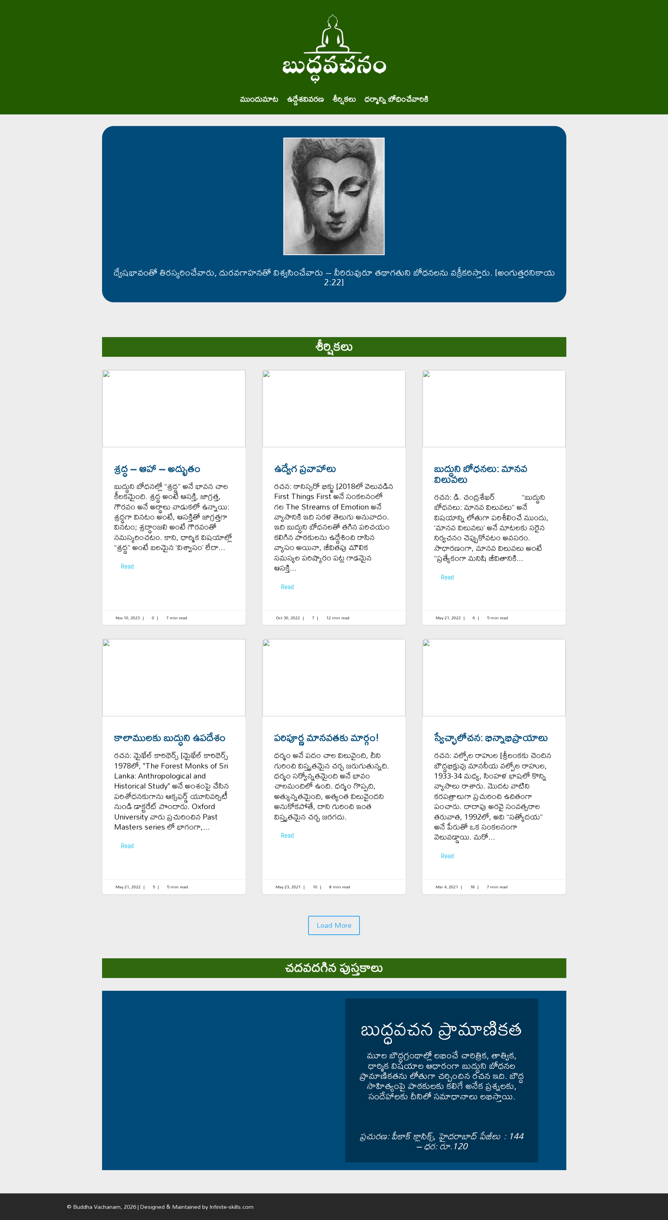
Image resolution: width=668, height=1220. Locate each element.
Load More (334, 925)
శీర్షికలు (344, 99)
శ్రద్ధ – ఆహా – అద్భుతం (173, 497)
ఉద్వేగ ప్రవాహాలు (334, 497)
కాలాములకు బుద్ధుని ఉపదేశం (173, 766)
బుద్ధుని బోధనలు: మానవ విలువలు (494, 497)
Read (127, 566)
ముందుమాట (259, 99)
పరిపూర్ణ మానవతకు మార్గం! (334, 766)
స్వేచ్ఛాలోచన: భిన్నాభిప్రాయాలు (494, 766)
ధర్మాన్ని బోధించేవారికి (396, 99)
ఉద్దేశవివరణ (305, 99)
